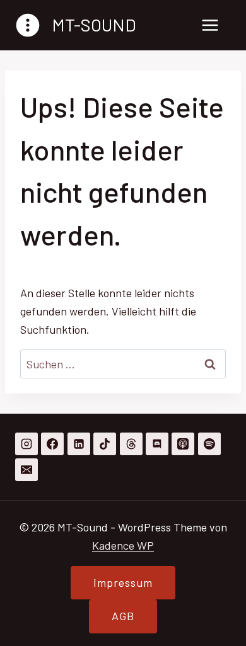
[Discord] (157, 444)
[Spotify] (209, 444)
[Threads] (131, 444)
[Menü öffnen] (210, 25)
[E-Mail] (26, 469)
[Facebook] (52, 444)
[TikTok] (104, 444)
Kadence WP (123, 545)
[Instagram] (26, 444)
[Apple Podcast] (183, 444)
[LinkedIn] (78, 444)
